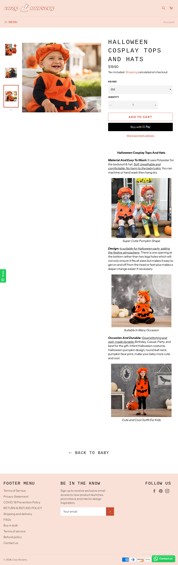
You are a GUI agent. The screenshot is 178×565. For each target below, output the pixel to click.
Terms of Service (14, 490)
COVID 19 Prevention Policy (21, 502)
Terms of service (14, 531)
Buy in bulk (10, 525)
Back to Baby (90, 453)
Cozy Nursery (19, 559)
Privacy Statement (15, 496)
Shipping (131, 72)
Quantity (113, 97)
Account (169, 22)
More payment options (140, 135)
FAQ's (7, 519)
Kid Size (112, 81)
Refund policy (12, 537)
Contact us (10, 543)
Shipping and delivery (17, 514)
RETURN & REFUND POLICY (22, 508)
